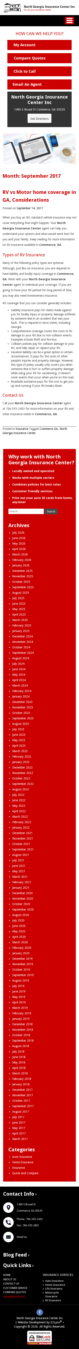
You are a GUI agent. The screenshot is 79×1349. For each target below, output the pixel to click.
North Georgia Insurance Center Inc (39, 1318)
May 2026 (18, 543)
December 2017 (22, 1089)
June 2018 (18, 1057)
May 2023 (18, 740)
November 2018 (22, 1029)
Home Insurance (22, 1162)
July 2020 (18, 920)
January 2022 (20, 827)
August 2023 (20, 723)
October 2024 (21, 647)
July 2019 (18, 986)
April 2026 (19, 549)
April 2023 (19, 745)
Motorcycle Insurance (52, 1294)
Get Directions (39, 118)
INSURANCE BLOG (14, 1296)
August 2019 (20, 980)
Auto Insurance (22, 1156)
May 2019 (18, 997)
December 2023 (22, 702)
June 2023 (18, 734)
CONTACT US (11, 1283)
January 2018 (20, 1084)
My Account (24, 44)
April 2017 (19, 1133)
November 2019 (22, 964)
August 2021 (20, 855)
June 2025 (18, 603)
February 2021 (21, 882)
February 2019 (21, 1013)
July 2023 (18, 729)
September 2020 (23, 909)
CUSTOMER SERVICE (15, 1288)
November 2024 (22, 642)
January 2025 (20, 631)
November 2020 (22, 898)
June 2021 (18, 865)
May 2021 (18, 871)
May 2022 (18, 805)
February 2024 (21, 691)
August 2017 (20, 1111)
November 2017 (22, 1095)
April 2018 (19, 1068)
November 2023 (22, 707)
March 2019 (20, 1007)
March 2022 (20, 816)
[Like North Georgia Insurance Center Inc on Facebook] (39, 1312)
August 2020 (20, 915)
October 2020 (21, 904)
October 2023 (21, 713)
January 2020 (20, 953)
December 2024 (22, 636)
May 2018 (18, 1062)
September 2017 (23, 1106)
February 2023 (21, 756)
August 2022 (20, 789)
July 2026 (18, 532)
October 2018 (21, 1035)
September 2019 (23, 975)
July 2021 (18, 860)
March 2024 (20, 685)
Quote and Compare (25, 1173)
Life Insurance (53, 1288)
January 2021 (20, 887)
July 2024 (18, 663)
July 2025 (18, 598)
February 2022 (21, 822)
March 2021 (20, 876)
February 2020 (21, 947)
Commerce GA (49, 428)
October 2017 (21, 1100)
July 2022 (18, 794)
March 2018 (20, 1073)
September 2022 (23, 784)
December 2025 (22, 571)
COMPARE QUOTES (14, 1292)
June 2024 (18, 669)
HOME (7, 1275)
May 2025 (18, 609)
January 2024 (20, 696)
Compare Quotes (30, 58)
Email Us (22, 1237)
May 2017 (18, 1128)
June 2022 (18, 800)
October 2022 (21, 778)
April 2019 (19, 1002)
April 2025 (19, 614)
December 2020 (22, 893)
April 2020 (19, 936)
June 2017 (18, 1122)
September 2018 (23, 1040)
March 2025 (20, 620)
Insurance (22, 428)
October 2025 (21, 581)
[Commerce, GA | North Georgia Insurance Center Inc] (39, 7)
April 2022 (19, 811)
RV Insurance (53, 1300)
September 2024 (23, 652)
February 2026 (21, 560)
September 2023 (23, 718)
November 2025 (22, 576)
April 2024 (19, 680)
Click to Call (24, 71)
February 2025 (21, 625)
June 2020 (18, 926)
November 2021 (22, 838)
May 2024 (18, 674)
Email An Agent (27, 84)
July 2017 (18, 1117)
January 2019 (20, 1018)
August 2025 (20, 592)
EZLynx (55, 1322)
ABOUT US (9, 1279)
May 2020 (18, 931)
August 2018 (20, 1046)
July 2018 (18, 1051)
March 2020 (20, 942)
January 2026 (20, 565)
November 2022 (22, 773)
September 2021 (23, 849)
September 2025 (23, 587)
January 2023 (20, 762)
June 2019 (18, 991)
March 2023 (20, 751)
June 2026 (18, 538)
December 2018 (22, 1024)
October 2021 (21, 844)
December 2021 (22, 833)
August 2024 (20, 658)
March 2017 (20, 1139)
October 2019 (21, 969)
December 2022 (22, 767)
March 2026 (20, 554)
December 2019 (22, 958)
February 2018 (21, 1079)
